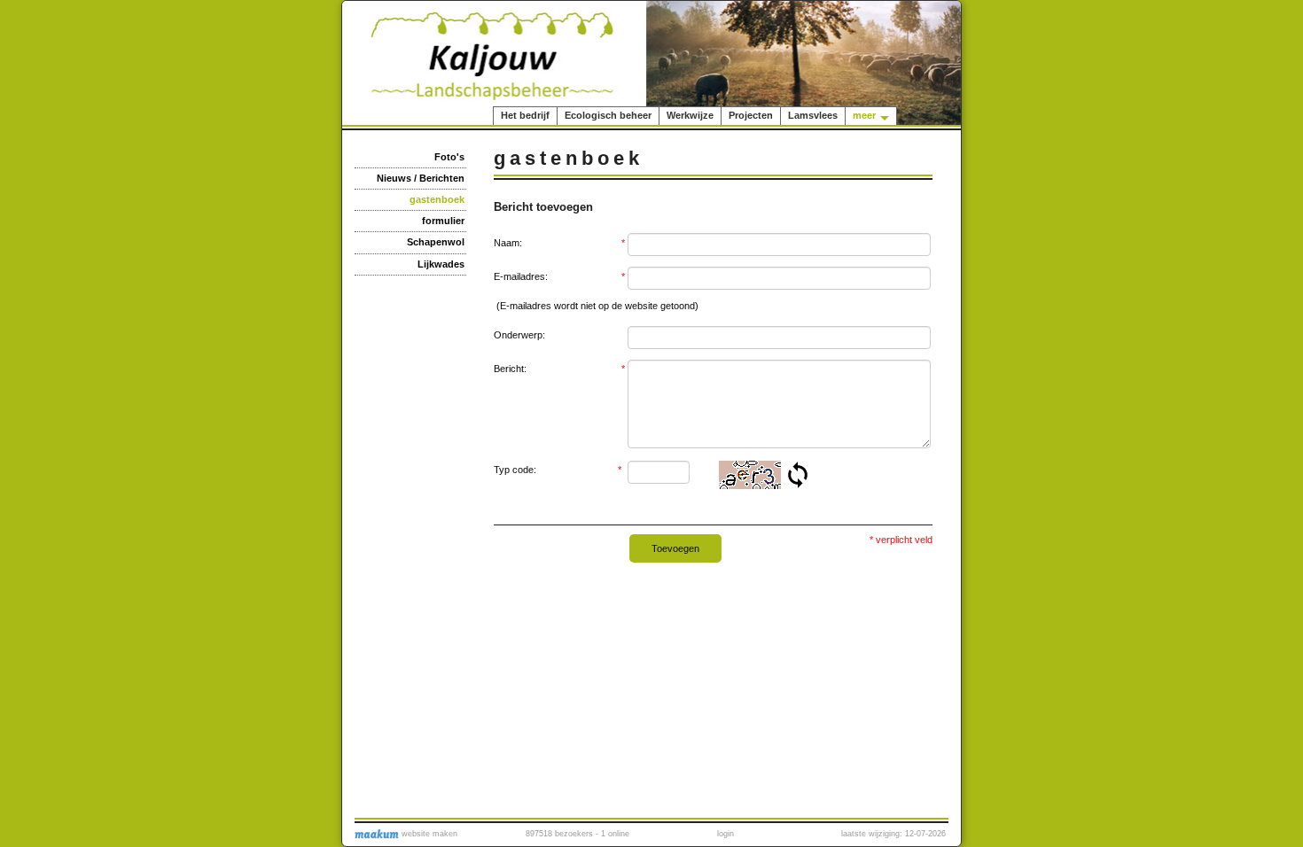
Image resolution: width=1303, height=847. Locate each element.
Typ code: (558, 469)
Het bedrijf (525, 115)
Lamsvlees (813, 115)
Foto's (449, 157)
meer (864, 115)
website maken (428, 833)
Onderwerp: (519, 335)
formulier (443, 220)
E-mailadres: (560, 276)
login (725, 833)
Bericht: (560, 368)
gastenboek (437, 199)
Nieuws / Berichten (420, 178)
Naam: (560, 242)
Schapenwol (435, 242)
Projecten (751, 115)
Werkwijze (690, 115)
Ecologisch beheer (608, 115)
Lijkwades (440, 264)
